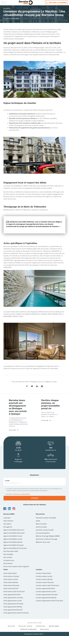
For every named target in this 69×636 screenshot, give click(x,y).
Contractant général (43, 533)
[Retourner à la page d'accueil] (26, 2)
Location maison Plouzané (45, 582)
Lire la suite (12, 430)
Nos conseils (8, 557)
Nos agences (8, 527)
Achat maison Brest (10, 573)
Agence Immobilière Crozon (13, 536)
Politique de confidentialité (28, 629)
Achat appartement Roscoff (13, 610)
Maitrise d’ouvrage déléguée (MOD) (48, 536)
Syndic (38, 521)
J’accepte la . (18, 494)
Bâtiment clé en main (43, 542)
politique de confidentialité (21, 494)
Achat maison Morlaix (11, 582)
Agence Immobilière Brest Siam (14, 533)
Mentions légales (54, 626)
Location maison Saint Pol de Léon (47, 585)
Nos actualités (8, 554)
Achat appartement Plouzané (13, 604)
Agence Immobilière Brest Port (14, 530)
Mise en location (41, 524)
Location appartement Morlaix (46, 598)
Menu (3, 2)
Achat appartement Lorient (13, 601)
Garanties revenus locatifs (45, 530)
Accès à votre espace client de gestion (16, 566)
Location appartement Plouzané (47, 595)
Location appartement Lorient (46, 592)
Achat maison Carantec (11, 576)
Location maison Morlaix (44, 579)
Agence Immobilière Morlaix (13, 542)
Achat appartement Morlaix (13, 607)
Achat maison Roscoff (11, 588)
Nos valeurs (8, 524)
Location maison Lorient (44, 576)
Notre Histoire (8, 521)
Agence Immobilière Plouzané (14, 545)
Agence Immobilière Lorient (13, 539)
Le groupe (7, 518)
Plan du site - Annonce (25, 626)
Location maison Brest (43, 573)
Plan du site (11, 626)
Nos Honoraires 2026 (11, 551)
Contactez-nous (9, 560)
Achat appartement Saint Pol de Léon (16, 613)
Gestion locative (41, 527)
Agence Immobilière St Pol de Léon (15, 548)
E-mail (7, 480)
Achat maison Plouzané (11, 585)
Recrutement (8, 563)
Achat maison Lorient (11, 579)
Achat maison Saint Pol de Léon (14, 592)
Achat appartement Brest (12, 595)
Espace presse (44, 629)
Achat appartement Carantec (13, 598)
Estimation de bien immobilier (46, 518)
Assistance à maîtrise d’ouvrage (46, 539)
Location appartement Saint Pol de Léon (49, 601)
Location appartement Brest (45, 588)
